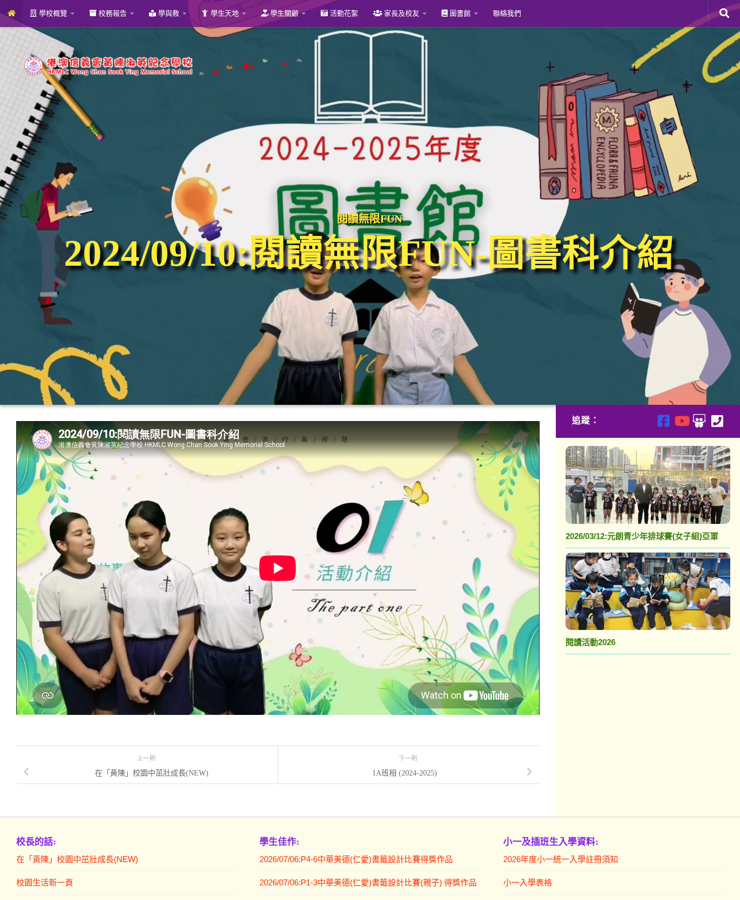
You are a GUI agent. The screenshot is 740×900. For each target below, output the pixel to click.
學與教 (167, 13)
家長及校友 (400, 13)
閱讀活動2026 (590, 642)
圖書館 (459, 13)
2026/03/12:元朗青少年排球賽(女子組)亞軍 (642, 536)
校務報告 (111, 13)
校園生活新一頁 (44, 882)
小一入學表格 (527, 882)
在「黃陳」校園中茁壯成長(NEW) (77, 859)
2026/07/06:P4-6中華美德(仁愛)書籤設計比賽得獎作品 (356, 859)
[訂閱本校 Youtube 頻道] (681, 421)
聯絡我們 (507, 13)
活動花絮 (343, 13)
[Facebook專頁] (663, 421)
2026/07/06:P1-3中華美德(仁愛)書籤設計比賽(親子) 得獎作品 (368, 882)
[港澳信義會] (699, 421)
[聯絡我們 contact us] (717, 421)
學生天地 (224, 13)
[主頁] (11, 13)
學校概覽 (52, 13)
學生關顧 (283, 13)
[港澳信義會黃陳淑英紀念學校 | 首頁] (161, 66)
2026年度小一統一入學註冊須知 (560, 859)
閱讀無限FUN (369, 219)
